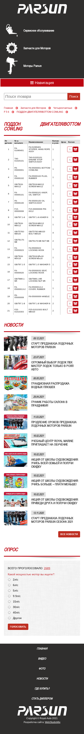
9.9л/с (17, 596)
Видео (42, 658)
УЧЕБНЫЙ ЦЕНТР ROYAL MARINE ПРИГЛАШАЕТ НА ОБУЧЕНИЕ (52, 442)
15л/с (16, 601)
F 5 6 (6, 112)
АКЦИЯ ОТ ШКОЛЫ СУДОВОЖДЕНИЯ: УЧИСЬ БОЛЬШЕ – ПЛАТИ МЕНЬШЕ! (55, 482)
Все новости (69, 534)
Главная (8, 108)
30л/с (16, 607)
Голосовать (18, 626)
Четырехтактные (62, 108)
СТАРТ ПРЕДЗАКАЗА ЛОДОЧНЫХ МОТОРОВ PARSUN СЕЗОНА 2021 (52, 519)
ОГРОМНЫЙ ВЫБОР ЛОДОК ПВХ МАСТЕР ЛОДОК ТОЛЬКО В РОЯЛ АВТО (52, 365)
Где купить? (42, 688)
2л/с (15, 579)
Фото (42, 668)
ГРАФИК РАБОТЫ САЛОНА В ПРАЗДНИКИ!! (49, 403)
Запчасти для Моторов (37, 48)
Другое (17, 618)
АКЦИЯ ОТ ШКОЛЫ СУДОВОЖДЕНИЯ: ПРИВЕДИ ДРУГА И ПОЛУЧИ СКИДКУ (55, 501)
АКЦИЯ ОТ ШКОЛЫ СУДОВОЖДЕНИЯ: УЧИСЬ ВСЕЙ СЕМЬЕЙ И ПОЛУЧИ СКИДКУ (55, 463)
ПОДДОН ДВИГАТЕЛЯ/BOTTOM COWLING (40, 112)
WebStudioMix (52, 722)
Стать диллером (42, 698)
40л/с (16, 612)
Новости (42, 678)
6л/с (15, 585)
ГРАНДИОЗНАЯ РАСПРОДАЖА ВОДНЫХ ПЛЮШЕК (50, 385)
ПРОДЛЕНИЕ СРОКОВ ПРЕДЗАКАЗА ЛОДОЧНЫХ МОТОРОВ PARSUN (54, 423)
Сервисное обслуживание (38, 30)
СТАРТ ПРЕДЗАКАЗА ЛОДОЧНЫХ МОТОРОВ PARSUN (52, 345)
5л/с (15, 590)
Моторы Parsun (32, 65)
